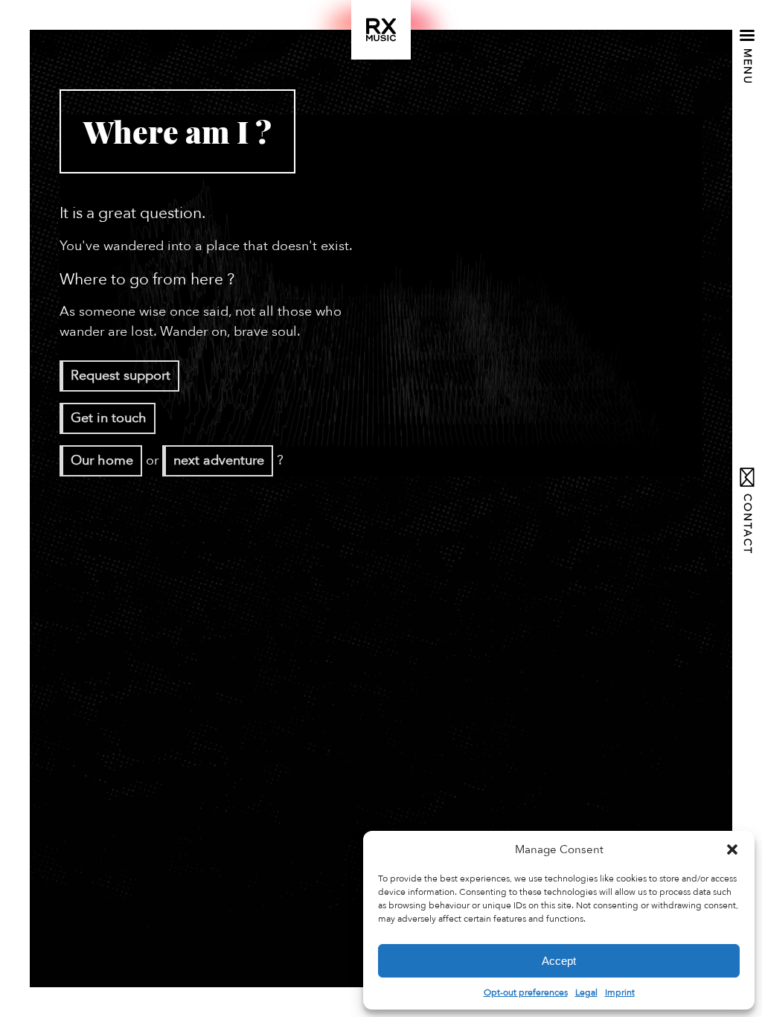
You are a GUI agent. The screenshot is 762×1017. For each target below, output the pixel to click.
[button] (732, 849)
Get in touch (109, 418)
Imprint (620, 992)
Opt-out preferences (526, 992)
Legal (586, 992)
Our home (102, 460)
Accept (559, 960)
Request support (120, 375)
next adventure (218, 460)
